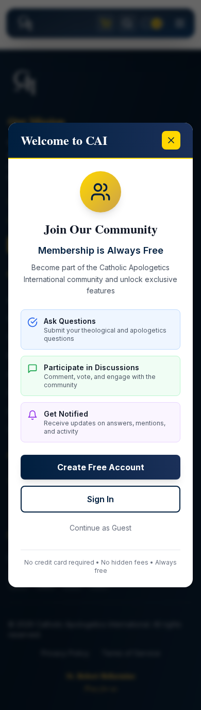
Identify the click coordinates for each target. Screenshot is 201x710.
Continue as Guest (100, 527)
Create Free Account (100, 467)
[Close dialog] (171, 140)
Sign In (100, 499)
